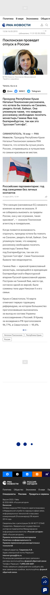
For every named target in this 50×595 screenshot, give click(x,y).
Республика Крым (33, 335)
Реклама (22, 494)
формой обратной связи (35, 561)
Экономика (31, 489)
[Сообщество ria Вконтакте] (27, 474)
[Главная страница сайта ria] (16, 25)
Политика (7, 489)
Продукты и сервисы (39, 494)
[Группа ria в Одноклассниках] (37, 474)
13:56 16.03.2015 (10, 31)
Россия (7, 339)
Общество (18, 489)
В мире (42, 489)
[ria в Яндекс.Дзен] (17, 474)
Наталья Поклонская (13, 335)
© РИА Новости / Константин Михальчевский (19, 77)
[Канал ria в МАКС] (7, 474)
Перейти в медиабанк (11, 79)
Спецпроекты (9, 494)
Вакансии (7, 505)
